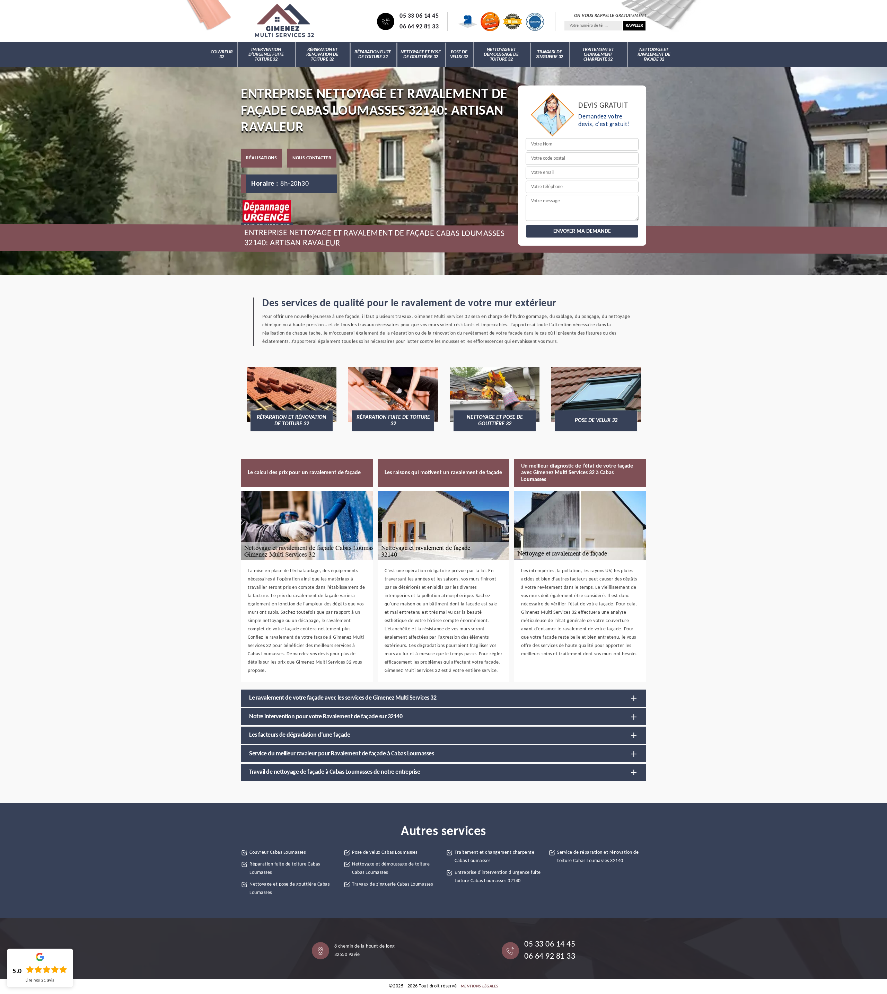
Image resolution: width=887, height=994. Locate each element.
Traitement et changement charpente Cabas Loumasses (494, 856)
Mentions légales (480, 986)
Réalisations (261, 157)
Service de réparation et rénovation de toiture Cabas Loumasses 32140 (598, 856)
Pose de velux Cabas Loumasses (385, 852)
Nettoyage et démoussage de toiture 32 (501, 54)
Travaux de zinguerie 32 (549, 55)
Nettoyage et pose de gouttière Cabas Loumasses (289, 888)
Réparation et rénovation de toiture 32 (322, 54)
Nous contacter (311, 157)
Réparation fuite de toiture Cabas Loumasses (284, 868)
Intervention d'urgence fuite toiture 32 (265, 54)
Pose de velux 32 (459, 55)
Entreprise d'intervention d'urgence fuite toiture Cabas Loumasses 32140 (498, 877)
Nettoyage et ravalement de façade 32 (654, 54)
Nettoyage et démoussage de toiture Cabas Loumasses (391, 868)
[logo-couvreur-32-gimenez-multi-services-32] (284, 21)
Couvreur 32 (221, 55)
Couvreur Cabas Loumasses (277, 852)
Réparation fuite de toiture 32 (372, 55)
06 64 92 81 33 (419, 27)
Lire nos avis (40, 980)
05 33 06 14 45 (419, 16)
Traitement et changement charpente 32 (598, 54)
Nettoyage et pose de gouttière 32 (421, 55)
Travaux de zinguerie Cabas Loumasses (392, 884)
